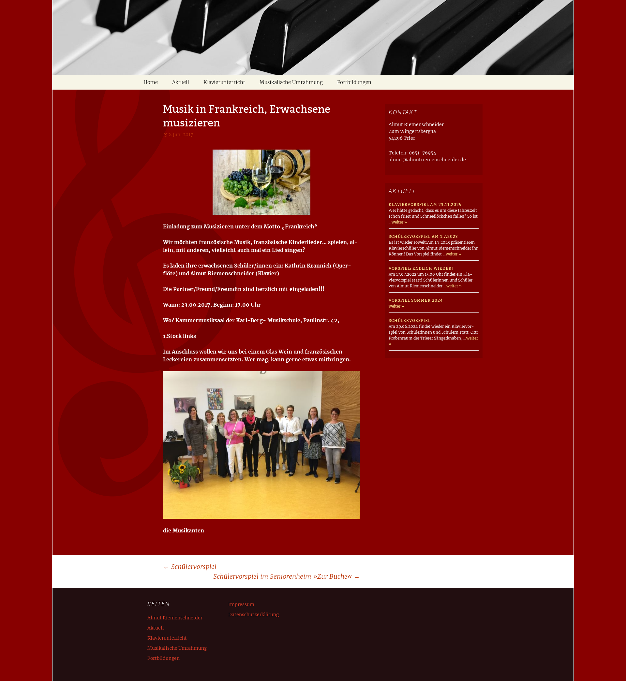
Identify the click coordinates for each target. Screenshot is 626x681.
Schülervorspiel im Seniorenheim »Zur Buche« (286, 576)
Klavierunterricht (224, 82)
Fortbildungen (354, 82)
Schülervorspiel (189, 566)
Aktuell (180, 82)
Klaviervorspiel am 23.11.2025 (425, 204)
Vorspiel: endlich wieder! (421, 268)
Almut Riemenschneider (174, 618)
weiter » (399, 222)
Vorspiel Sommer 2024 (416, 300)
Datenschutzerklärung (253, 614)
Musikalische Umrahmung (291, 82)
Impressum (241, 604)
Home (150, 82)
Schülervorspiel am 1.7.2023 (423, 236)
